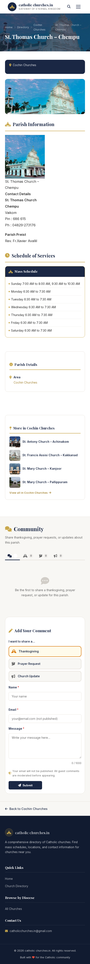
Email (13, 709)
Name (14, 687)
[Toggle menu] (78, 6)
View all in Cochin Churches (28, 492)
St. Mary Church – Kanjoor (42, 468)
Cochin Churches (39, 27)
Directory (23, 27)
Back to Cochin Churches (28, 809)
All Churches (13, 909)
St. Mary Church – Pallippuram (44, 482)
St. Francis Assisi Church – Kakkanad (50, 455)
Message (16, 728)
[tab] (12, 556)
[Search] (69, 6)
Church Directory (16, 886)
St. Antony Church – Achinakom (45, 441)
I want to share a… (22, 641)
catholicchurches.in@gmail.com (31, 931)
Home (9, 27)
